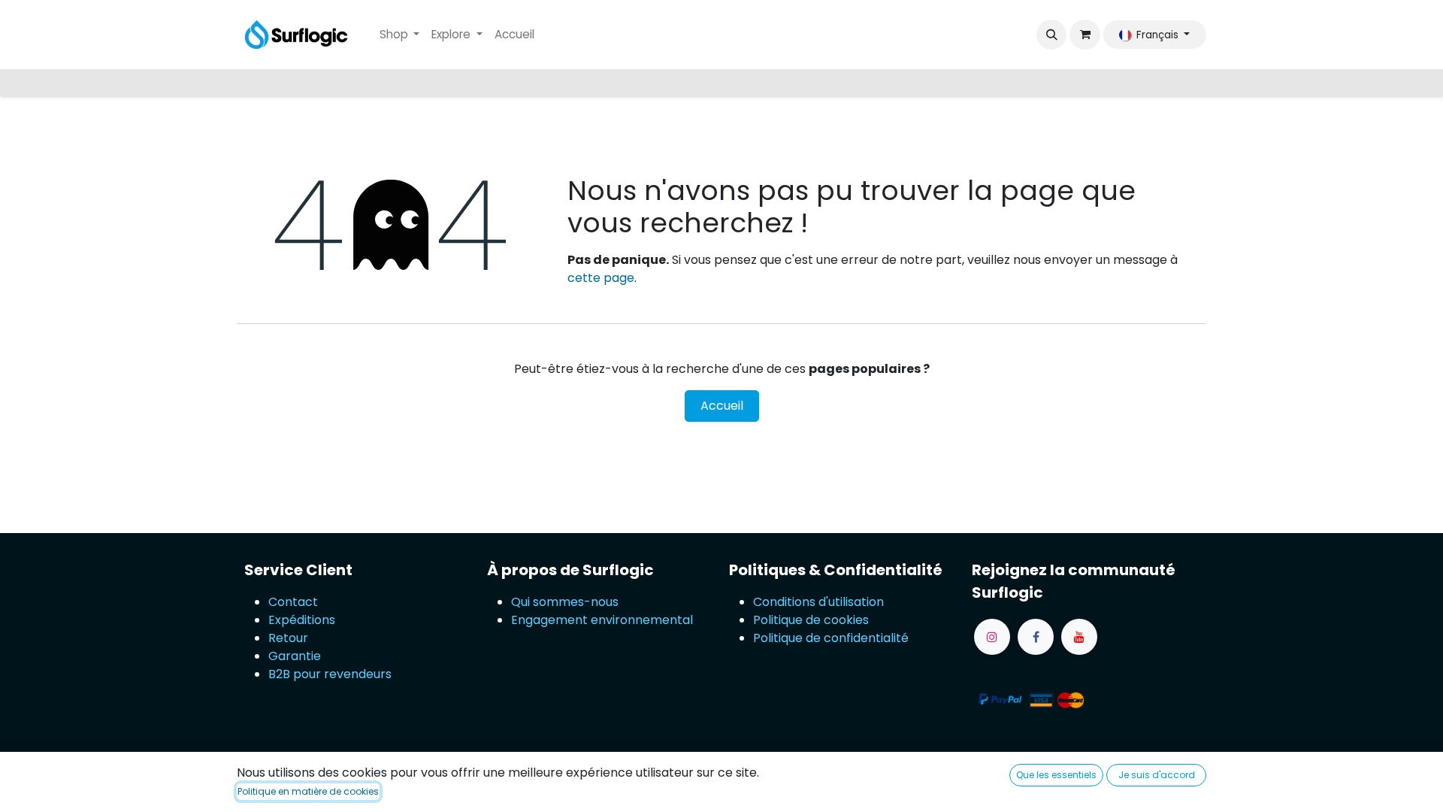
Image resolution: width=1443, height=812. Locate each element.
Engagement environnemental (602, 620)
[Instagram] (992, 637)
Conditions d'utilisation (818, 602)
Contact (293, 602)
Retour (289, 638)
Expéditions (301, 620)
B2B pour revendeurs (330, 674)
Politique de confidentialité (831, 638)
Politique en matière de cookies (308, 791)
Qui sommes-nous (565, 602)
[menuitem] (400, 35)
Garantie (294, 656)
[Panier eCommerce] (1084, 35)
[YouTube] (1079, 637)
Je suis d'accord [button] (1156, 774)
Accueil (721, 405)
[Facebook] (1036, 637)
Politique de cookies (811, 620)
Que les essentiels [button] (1056, 774)
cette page (600, 277)
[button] (1051, 35)
